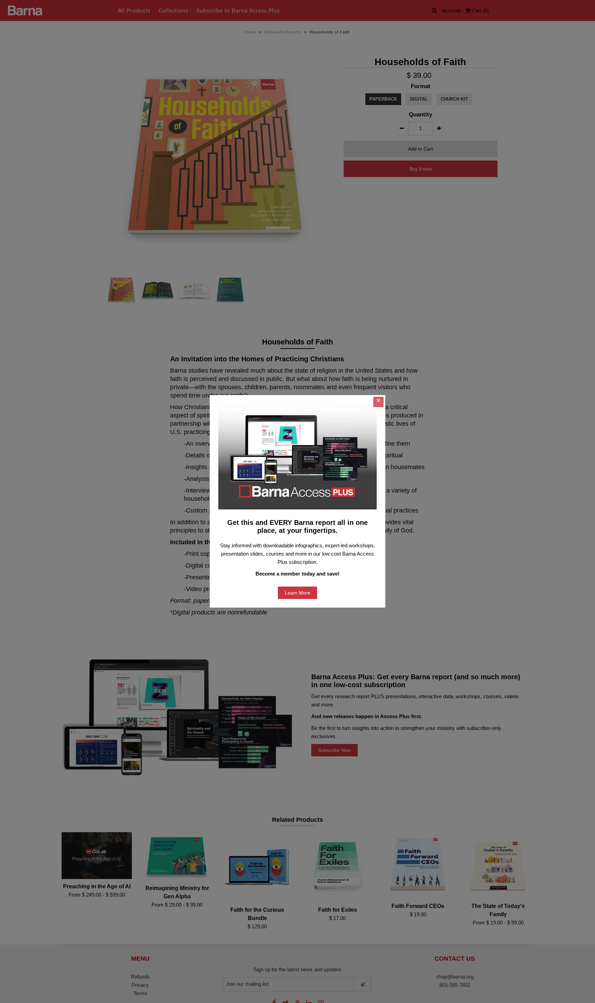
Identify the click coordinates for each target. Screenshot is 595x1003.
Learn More (297, 593)
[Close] (378, 402)
